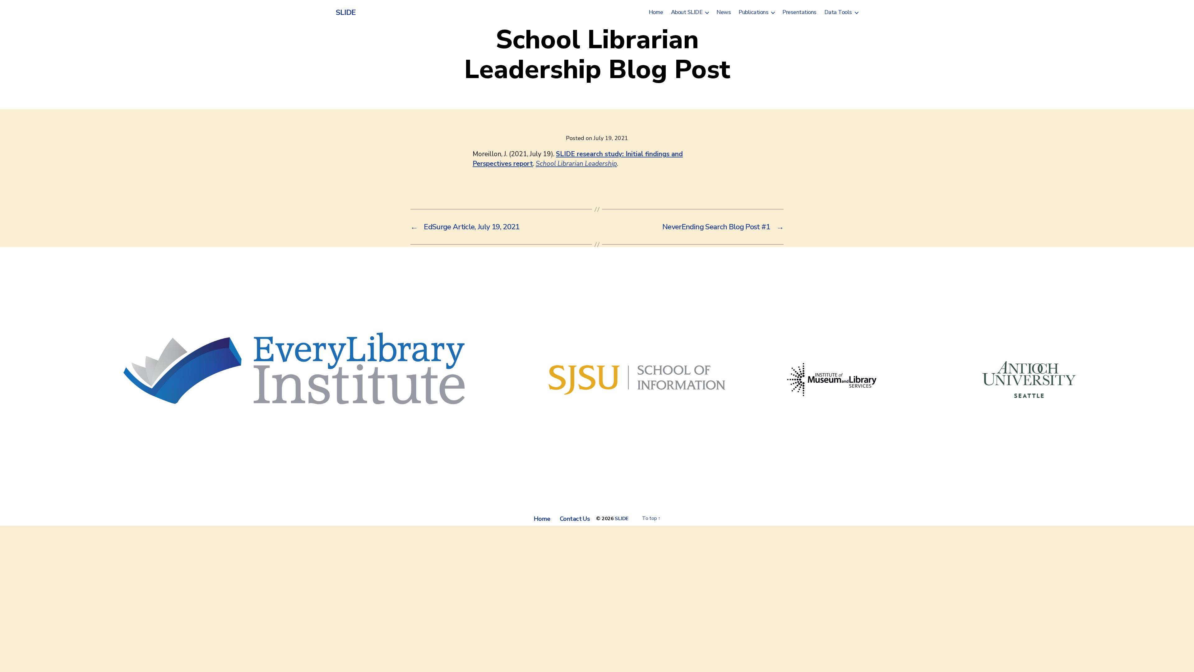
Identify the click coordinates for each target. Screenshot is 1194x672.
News (723, 12)
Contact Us (575, 519)
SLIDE (346, 12)
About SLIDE (687, 12)
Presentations (799, 12)
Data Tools (838, 12)
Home (656, 12)
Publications (753, 12)
